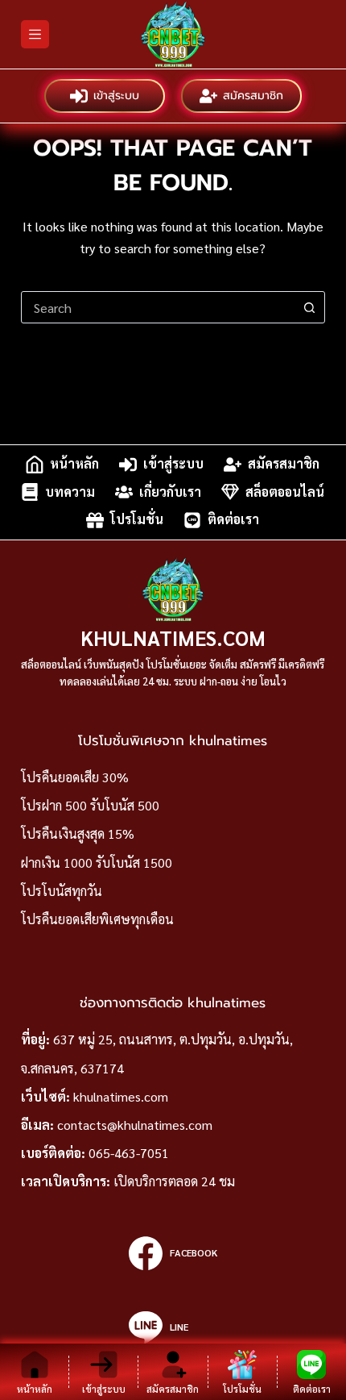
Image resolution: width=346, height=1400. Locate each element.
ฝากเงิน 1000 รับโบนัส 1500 (96, 862)
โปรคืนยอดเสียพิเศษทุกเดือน (97, 918)
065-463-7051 (129, 1152)
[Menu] (35, 34)
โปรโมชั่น (136, 519)
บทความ (70, 491)
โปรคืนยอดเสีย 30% (75, 777)
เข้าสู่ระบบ (116, 95)
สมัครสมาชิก (253, 95)
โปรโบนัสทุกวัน (61, 890)
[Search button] (309, 307)
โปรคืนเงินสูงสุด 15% (77, 833)
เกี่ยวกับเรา (170, 491)
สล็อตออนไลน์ (284, 491)
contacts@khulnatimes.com (134, 1124)
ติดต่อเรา (233, 519)
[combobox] (158, 307)
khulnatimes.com (120, 1096)
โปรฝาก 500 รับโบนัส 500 (90, 805)
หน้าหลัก (74, 464)
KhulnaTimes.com (173, 637)
